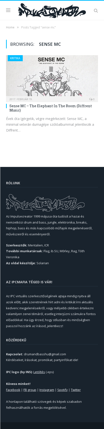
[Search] (96, 10)
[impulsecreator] (52, 9)
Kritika (15, 58)
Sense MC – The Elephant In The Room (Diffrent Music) (50, 108)
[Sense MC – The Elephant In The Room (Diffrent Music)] (52, 77)
